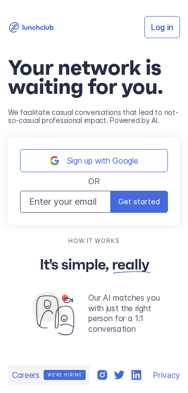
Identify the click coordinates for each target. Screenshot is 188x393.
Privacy (166, 375)
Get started (139, 201)
